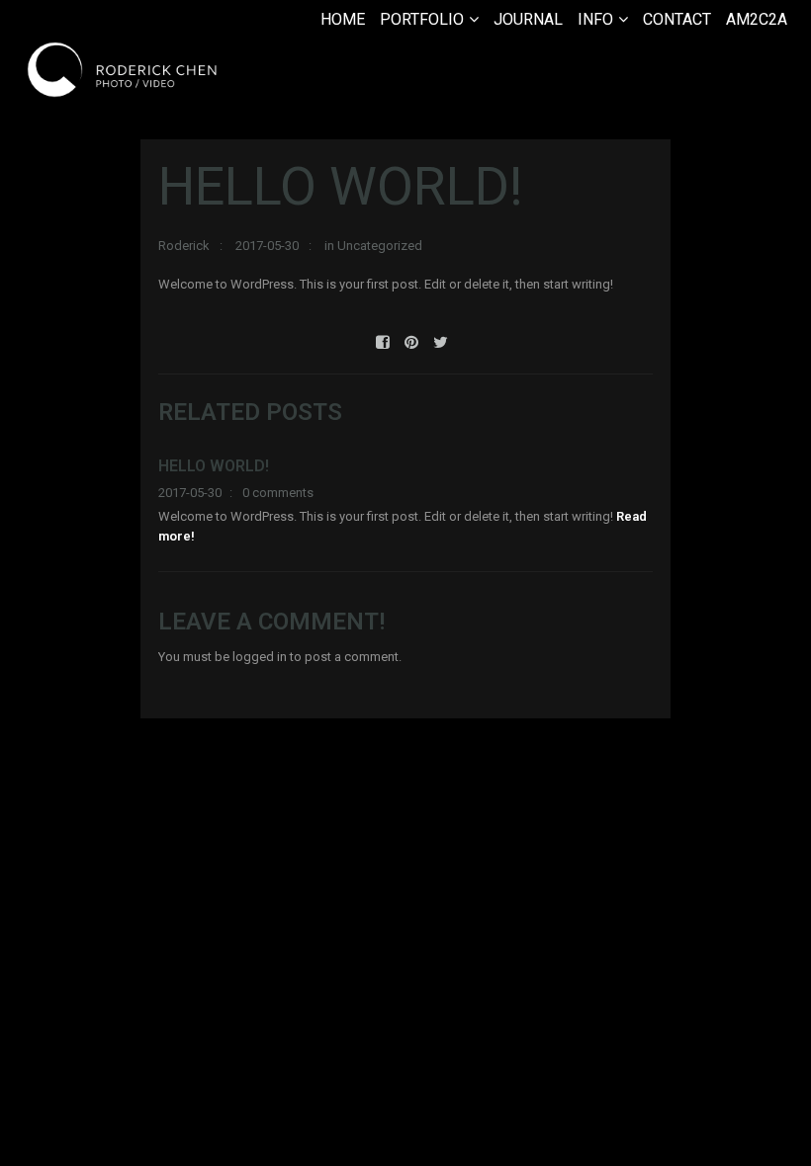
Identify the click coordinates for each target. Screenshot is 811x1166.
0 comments (278, 492)
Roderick (184, 245)
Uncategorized (379, 245)
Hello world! (213, 466)
